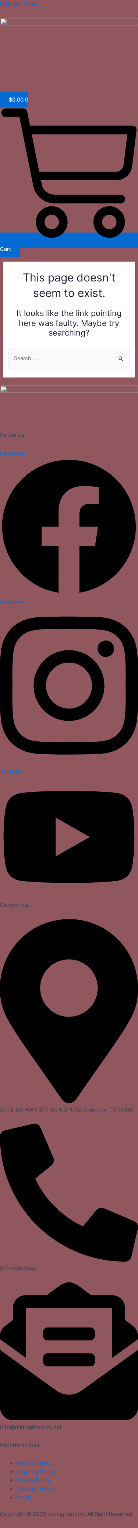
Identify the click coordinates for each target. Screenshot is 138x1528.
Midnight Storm (19, 4)
